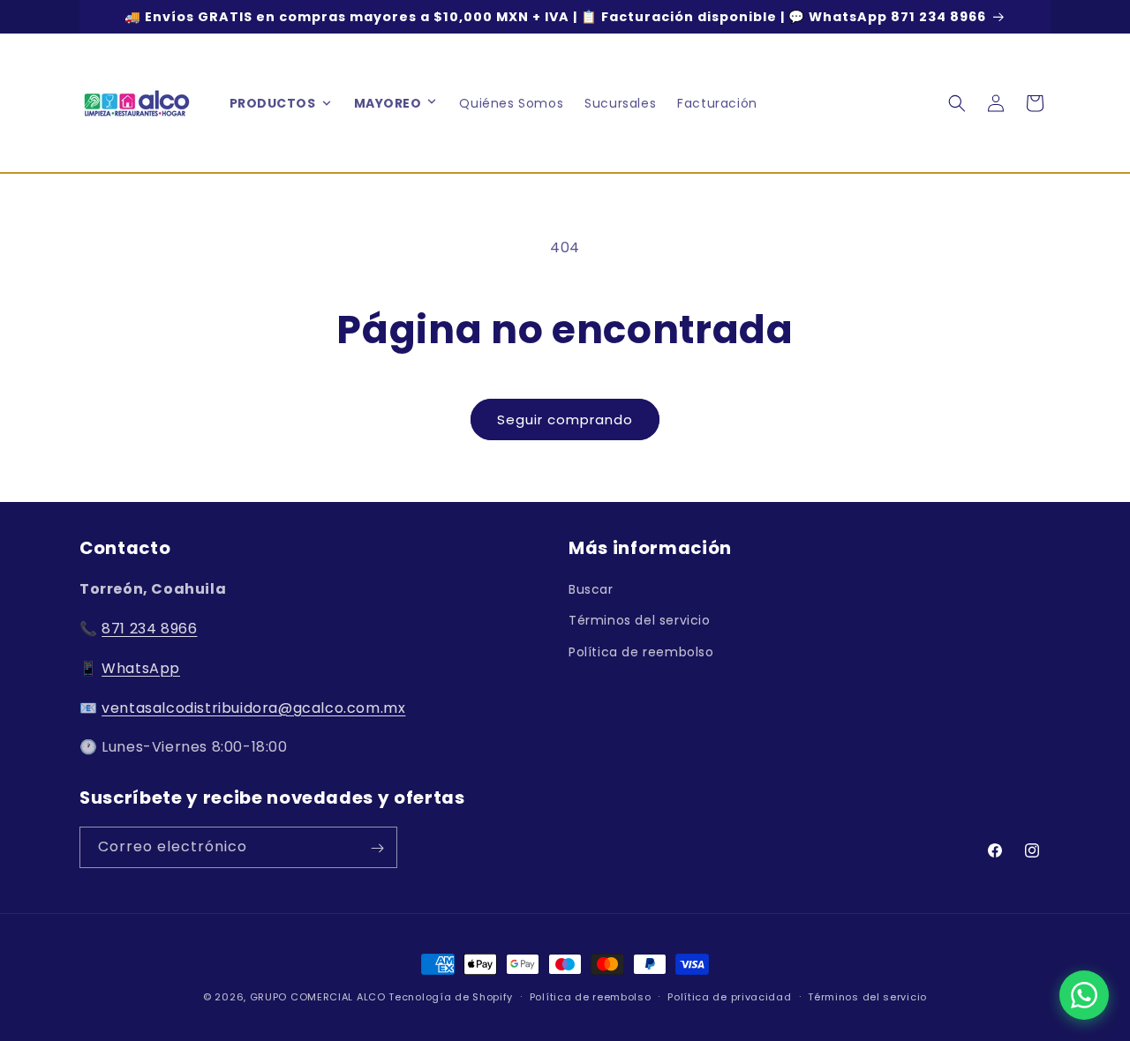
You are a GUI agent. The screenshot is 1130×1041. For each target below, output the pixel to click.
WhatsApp (141, 668)
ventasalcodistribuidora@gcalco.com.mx (253, 708)
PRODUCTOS (273, 103)
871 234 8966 (149, 628)
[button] (432, 103)
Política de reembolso (641, 652)
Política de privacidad (729, 996)
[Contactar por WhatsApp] (1084, 995)
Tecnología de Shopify (450, 997)
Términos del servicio (640, 621)
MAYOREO (388, 103)
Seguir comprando (565, 419)
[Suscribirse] (377, 848)
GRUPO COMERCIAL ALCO (318, 997)
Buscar (591, 589)
